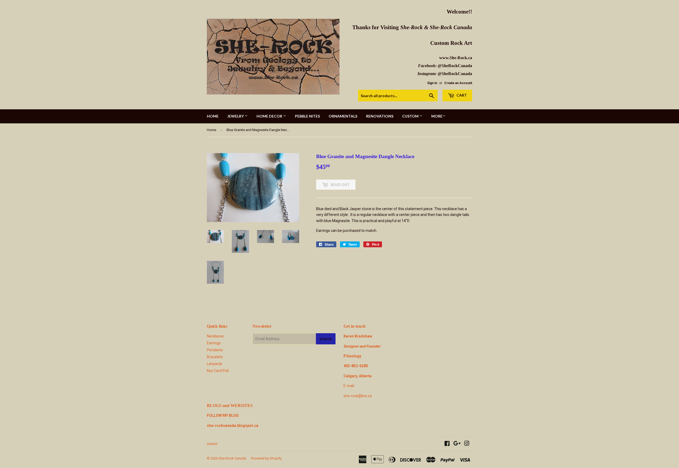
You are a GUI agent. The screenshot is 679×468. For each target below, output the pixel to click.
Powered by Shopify (266, 458)
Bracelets (215, 357)
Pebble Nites (307, 116)
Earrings (214, 343)
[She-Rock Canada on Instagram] (466, 444)
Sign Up (325, 339)
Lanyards (214, 364)
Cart (461, 95)
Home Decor (269, 116)
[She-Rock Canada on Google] (457, 444)
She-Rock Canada (232, 458)
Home (213, 116)
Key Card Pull (218, 371)
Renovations (379, 116)
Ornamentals (343, 116)
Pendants (215, 350)
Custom (410, 116)
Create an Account (458, 83)
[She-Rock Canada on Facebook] (447, 444)
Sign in (432, 83)
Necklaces (215, 336)
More (436, 116)
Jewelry (236, 116)
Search (212, 444)
